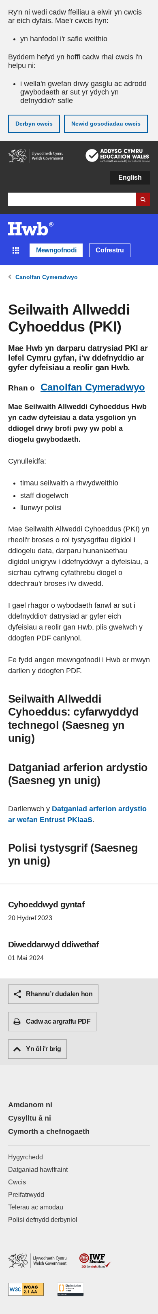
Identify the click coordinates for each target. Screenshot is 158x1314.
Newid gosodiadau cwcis (106, 123)
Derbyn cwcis (34, 123)
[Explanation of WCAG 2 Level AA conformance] (26, 1290)
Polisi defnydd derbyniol (42, 1219)
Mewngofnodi (56, 250)
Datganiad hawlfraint (38, 1169)
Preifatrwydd (26, 1194)
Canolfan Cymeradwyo (93, 387)
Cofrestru (110, 250)
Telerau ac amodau (35, 1207)
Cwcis (17, 1182)
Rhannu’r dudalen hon (59, 994)
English (130, 177)
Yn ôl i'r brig (43, 1048)
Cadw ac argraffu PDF (58, 1021)
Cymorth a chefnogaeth (49, 1131)
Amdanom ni (30, 1105)
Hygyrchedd (25, 1157)
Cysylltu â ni (29, 1118)
